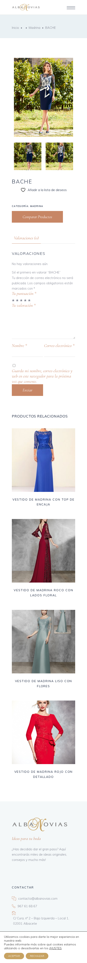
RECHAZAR (37, 955)
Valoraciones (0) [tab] (26, 238)
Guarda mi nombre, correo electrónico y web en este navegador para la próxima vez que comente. (42, 376)
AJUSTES (55, 948)
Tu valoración (24, 305)
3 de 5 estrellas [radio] (21, 300)
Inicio (15, 28)
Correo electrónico (59, 345)
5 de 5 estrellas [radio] (29, 300)
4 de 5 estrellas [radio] (25, 300)
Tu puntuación (24, 293)
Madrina (34, 28)
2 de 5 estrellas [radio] (17, 300)
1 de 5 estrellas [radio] (13, 300)
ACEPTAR (14, 955)
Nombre (19, 345)
